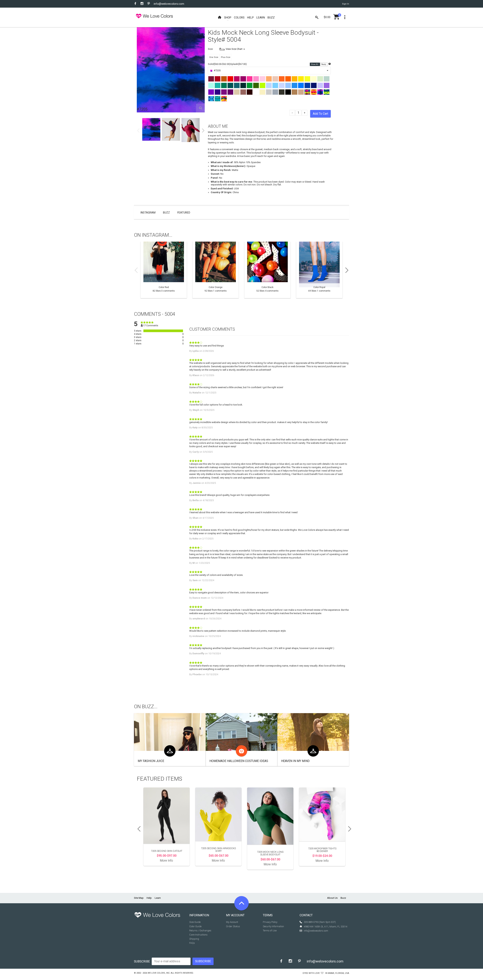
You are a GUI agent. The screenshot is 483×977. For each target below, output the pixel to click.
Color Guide (195, 926)
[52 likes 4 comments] (267, 270)
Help (149, 897)
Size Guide (195, 922)
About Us (332, 897)
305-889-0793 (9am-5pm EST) (320, 922)
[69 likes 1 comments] (319, 270)
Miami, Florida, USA (338, 973)
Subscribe (142, 961)
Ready (323, 64)
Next (203, 130)
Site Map (139, 897)
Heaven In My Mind (295, 761)
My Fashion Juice (151, 761)
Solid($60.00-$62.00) (219, 64)
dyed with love (311, 973)
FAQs (192, 943)
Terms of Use (270, 930)
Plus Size (225, 57)
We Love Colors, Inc (159, 973)
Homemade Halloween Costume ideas (238, 761)
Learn (158, 897)
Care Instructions (198, 934)
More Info (166, 860)
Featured (183, 212)
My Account (232, 922)
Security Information (273, 926)
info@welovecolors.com (169, 3)
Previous (138, 130)
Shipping (194, 938)
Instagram (148, 212)
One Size (213, 57)
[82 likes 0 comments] (163, 270)
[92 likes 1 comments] (215, 270)
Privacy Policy (270, 922)
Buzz (166, 212)
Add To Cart (320, 113)
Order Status (233, 926)
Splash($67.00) (238, 64)
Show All (315, 64)
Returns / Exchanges (200, 930)
